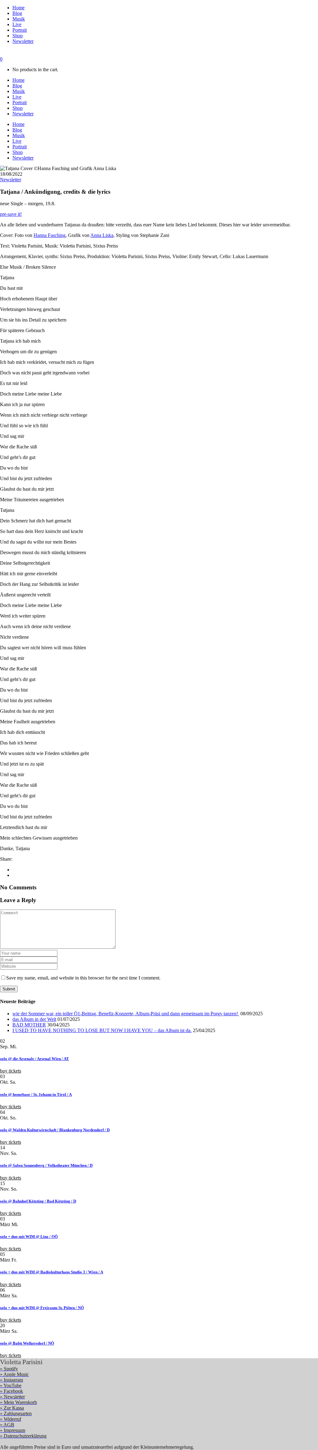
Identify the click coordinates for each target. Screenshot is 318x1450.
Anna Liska (101, 235)
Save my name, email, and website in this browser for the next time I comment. (83, 977)
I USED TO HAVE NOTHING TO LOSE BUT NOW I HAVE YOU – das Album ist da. (102, 1030)
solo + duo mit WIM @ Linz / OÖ (29, 1236)
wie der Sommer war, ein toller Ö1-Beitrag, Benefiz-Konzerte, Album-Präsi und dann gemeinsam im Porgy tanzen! (125, 1013)
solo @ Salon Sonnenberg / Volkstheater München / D (46, 1165)
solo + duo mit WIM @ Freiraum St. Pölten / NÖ (42, 1307)
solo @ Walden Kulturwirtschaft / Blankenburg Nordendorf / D (55, 1130)
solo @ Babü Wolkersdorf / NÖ (27, 1343)
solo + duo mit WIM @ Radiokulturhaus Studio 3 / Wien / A (51, 1272)
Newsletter (10, 179)
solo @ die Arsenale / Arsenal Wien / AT (34, 1058)
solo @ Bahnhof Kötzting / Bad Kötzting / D (38, 1201)
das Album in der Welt (34, 1019)
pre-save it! (11, 214)
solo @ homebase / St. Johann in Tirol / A (36, 1094)
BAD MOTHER (29, 1024)
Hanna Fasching (50, 235)
